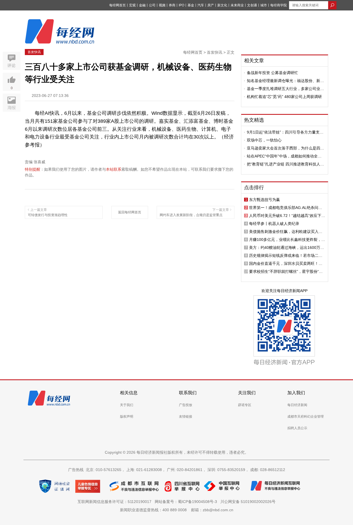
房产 (210, 5)
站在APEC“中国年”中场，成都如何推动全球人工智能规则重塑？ (284, 156)
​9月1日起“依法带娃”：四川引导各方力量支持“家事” (285, 132)
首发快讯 (34, 52)
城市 (263, 5)
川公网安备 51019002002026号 (248, 501)
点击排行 (254, 187)
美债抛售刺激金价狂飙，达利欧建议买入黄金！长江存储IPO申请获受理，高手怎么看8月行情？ (286, 231)
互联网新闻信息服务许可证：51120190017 (115, 501)
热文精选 (254, 120)
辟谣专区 (244, 405)
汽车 (200, 5)
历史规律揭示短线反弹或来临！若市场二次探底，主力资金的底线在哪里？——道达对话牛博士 (285, 255)
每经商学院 (278, 5)
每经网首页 (117, 5)
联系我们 (188, 392)
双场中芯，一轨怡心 (264, 140)
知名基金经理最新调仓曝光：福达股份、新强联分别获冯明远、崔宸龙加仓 (285, 81)
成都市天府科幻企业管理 (305, 416)
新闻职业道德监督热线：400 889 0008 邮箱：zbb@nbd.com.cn (176, 510)
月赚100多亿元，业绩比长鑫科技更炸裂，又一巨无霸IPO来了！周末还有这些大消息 (287, 239)
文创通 (252, 5)
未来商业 (237, 5)
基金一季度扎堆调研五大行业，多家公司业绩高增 (285, 89)
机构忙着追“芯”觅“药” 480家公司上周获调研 (284, 97)
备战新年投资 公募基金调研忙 (272, 73)
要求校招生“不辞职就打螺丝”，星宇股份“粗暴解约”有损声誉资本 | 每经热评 (286, 271)
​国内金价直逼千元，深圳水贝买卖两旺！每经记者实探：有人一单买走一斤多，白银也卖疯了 (285, 263)
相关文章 (254, 60)
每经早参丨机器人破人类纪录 (274, 223)
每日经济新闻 (297, 405)
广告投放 (185, 405)
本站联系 (113, 169)
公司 (152, 5)
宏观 (132, 5)
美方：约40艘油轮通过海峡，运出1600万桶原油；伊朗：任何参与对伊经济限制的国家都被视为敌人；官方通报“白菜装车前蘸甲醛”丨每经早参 (287, 247)
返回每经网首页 (129, 212)
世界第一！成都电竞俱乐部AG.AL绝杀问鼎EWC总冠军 (285, 208)
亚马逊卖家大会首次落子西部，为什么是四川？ (283, 148)
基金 (191, 5)
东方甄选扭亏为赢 (264, 200)
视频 (162, 5)
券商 (172, 5)
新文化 (222, 5)
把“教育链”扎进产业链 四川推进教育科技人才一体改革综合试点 (285, 164)
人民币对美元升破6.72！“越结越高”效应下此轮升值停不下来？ (287, 215)
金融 (142, 5)
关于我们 (126, 405)
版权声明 (126, 416)
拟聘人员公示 (297, 428)
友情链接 (185, 416)
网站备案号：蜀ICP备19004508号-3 (187, 501)
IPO (181, 5)
